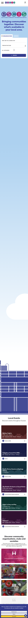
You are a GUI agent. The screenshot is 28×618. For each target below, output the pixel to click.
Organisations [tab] (7, 36)
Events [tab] (16, 36)
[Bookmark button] (25, 441)
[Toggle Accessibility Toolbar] (25, 615)
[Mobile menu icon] (2, 3)
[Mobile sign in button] (25, 2)
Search (15, 55)
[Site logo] (10, 2)
